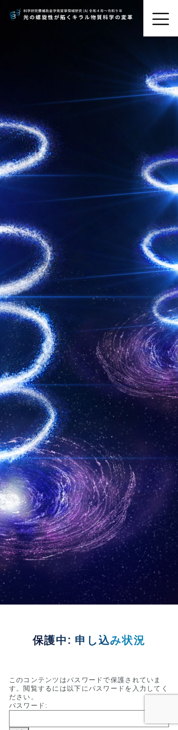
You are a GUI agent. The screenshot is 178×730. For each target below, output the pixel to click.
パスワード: (28, 705)
